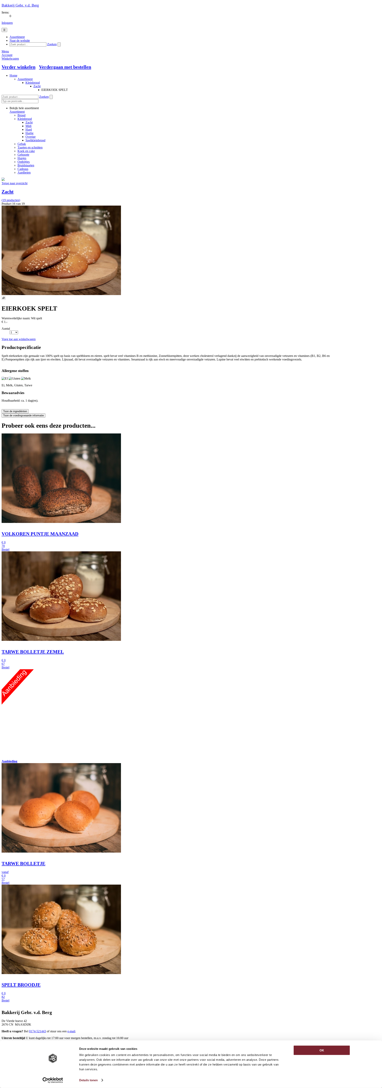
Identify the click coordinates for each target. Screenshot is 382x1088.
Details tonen (88, 1080)
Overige (30, 136)
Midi (28, 126)
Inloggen (7, 22)
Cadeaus (23, 169)
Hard (28, 129)
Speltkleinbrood (35, 140)
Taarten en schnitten (30, 147)
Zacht (37, 86)
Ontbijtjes (24, 161)
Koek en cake (26, 151)
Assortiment (25, 79)
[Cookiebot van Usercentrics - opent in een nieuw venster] (52, 1080)
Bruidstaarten (26, 165)
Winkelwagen (10, 58)
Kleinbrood (32, 82)
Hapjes (22, 158)
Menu (5, 51)
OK (322, 1050)
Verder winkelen (18, 67)
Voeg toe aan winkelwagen (19, 339)
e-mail (71, 1031)
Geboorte (23, 154)
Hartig (29, 133)
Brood (21, 115)
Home (13, 75)
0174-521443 (37, 1031)
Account (7, 55)
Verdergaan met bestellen (65, 67)
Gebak (22, 144)
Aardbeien (24, 172)
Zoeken (52, 44)
